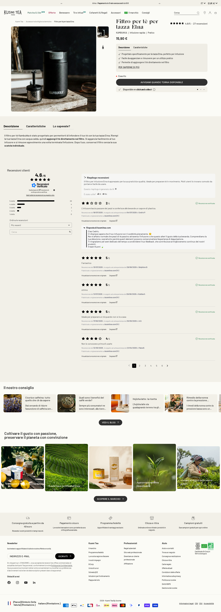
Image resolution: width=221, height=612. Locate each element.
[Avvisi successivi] (167, 366)
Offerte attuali (167, 568)
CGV (196, 603)
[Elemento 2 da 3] (103, 44)
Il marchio (133, 12)
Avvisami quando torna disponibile (162, 82)
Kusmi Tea (19, 21)
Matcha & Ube (36, 12)
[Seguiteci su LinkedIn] (34, 582)
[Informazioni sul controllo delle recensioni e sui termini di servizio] (54, 190)
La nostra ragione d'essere (99, 556)
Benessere (64, 12)
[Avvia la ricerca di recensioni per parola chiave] (70, 231)
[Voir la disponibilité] (154, 89)
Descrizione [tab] (124, 47)
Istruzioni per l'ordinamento (99, 576)
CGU (201, 603)
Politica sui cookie (169, 580)
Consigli (146, 12)
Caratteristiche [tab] (140, 47)
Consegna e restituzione (171, 556)
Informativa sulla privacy (171, 576)
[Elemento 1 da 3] (103, 32)
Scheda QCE (93, 572)
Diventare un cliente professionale (131, 558)
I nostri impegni (95, 560)
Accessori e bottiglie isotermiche (38, 21)
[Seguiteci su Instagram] (17, 582)
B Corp (91, 564)
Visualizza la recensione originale (93, 221)
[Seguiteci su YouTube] (26, 582)
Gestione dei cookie (169, 588)
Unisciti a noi (94, 568)
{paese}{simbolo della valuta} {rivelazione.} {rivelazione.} (34, 603)
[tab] (11, 126)
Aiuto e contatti (168, 548)
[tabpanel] (61, 141)
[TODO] (116, 189)
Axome (118, 601)
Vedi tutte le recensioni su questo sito (40, 195)
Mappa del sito (94, 580)
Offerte (52, 12)
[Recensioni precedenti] (129, 365)
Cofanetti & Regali (98, 12)
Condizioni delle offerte (171, 572)
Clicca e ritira (167, 560)
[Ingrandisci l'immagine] (89, 104)
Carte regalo (166, 564)
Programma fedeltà (96, 552)
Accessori (116, 12)
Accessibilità (209, 603)
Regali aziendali (130, 548)
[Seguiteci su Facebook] (9, 582)
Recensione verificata (206, 203)
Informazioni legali (186, 603)
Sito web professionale (133, 552)
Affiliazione (128, 564)
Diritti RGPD (166, 584)
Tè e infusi (79, 12)
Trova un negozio (168, 552)
